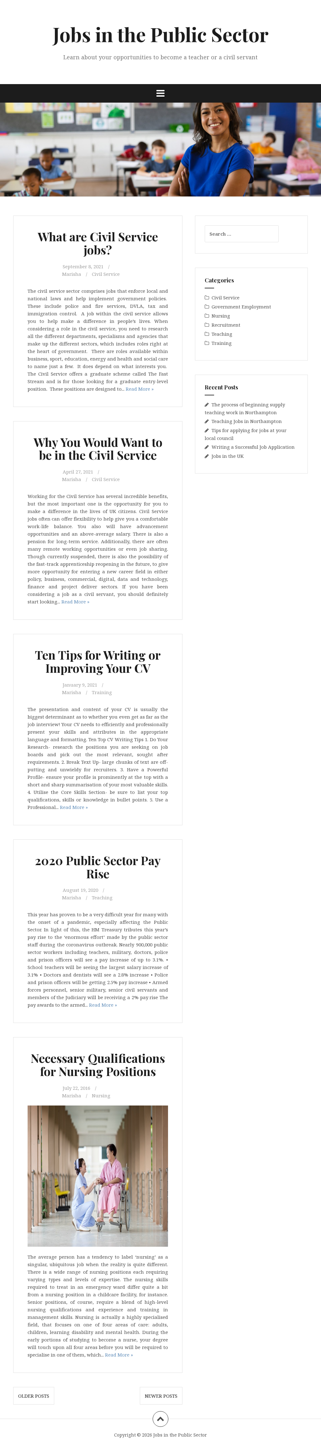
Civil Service (106, 274)
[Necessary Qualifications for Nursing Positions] (101, 1113)
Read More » (140, 389)
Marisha (71, 274)
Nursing (101, 1095)
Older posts (33, 1396)
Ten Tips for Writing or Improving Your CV (98, 661)
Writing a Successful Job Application (253, 447)
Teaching (102, 897)
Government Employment (241, 306)
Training (102, 692)
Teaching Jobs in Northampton (247, 421)
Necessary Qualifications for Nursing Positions (98, 1064)
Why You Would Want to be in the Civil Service (98, 448)
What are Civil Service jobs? (98, 243)
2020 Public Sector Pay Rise (98, 866)
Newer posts (161, 1396)
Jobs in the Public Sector (161, 34)
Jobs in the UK (228, 456)
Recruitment (226, 325)
